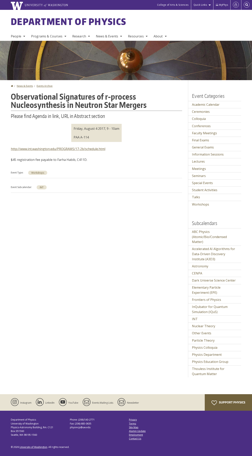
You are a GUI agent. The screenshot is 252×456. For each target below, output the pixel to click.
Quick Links (200, 4)
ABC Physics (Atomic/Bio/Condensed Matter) (209, 237)
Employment (136, 435)
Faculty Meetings (204, 133)
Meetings (199, 169)
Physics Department (207, 354)
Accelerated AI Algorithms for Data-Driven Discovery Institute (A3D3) (213, 254)
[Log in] (236, 5)
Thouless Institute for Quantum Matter (208, 371)
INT (42, 187)
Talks (196, 197)
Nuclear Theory (203, 326)
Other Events (201, 333)
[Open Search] (246, 5)
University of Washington (33, 447)
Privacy (133, 419)
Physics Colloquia (204, 347)
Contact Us (135, 438)
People (16, 36)
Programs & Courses (46, 36)
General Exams (203, 147)
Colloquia (199, 119)
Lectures (198, 161)
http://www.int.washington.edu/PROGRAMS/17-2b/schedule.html (58, 149)
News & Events (107, 36)
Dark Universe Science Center (214, 280)
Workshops (37, 172)
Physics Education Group (210, 362)
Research (79, 36)
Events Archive (45, 86)
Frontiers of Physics (206, 300)
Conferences (201, 126)
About (158, 36)
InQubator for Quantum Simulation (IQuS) (210, 309)
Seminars (199, 176)
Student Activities (204, 190)
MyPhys (223, 4)
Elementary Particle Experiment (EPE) (206, 290)
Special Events (202, 183)
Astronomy (200, 266)
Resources (136, 36)
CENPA (197, 273)
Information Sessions (208, 154)
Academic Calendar (206, 104)
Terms (132, 423)
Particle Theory (203, 340)
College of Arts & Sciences (173, 4)
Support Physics (231, 402)
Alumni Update (137, 431)
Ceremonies (201, 111)
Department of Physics (68, 21)
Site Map (133, 427)
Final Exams (200, 140)
